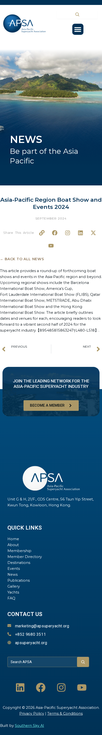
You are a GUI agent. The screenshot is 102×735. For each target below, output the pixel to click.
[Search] (83, 662)
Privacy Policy (31, 713)
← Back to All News (22, 259)
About (13, 545)
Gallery (13, 586)
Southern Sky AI (29, 725)
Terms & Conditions (65, 713)
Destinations (18, 562)
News (12, 574)
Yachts (13, 592)
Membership (19, 551)
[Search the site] (77, 14)
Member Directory (24, 557)
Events (13, 568)
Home (13, 539)
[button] (77, 29)
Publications (18, 580)
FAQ (11, 598)
